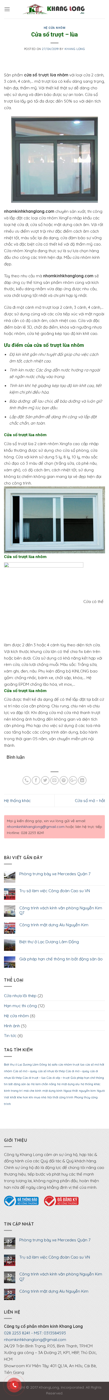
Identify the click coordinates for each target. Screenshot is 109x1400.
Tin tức (10, 1035)
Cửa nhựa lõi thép (20, 995)
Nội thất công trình (60, 1097)
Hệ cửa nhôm (55, 28)
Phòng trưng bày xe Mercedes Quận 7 (54, 873)
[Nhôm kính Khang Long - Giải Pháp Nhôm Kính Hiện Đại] (53, 9)
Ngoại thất (70, 1091)
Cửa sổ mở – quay (25, 1071)
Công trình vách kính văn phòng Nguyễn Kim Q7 (60, 910)
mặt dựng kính (52, 1091)
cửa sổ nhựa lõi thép (51, 1071)
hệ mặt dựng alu (68, 1084)
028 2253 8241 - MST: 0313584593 (35, 1332)
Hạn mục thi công (20, 1005)
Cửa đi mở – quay (77, 1071)
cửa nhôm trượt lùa (71, 1064)
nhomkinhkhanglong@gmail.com (36, 826)
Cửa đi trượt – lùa (34, 1078)
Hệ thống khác (17, 800)
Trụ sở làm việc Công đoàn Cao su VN (54, 890)
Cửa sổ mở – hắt (90, 800)
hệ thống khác (90, 1084)
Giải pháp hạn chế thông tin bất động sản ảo (61, 958)
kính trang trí (13, 1091)
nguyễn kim (87, 1091)
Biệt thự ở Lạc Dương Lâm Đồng (49, 941)
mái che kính (32, 1091)
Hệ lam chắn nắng (43, 1084)
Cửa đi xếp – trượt (58, 1078)
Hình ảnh (12, 1025)
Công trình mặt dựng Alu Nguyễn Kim (53, 924)
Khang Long (75, 49)
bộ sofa (52, 1064)
